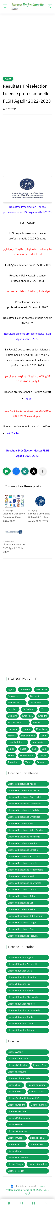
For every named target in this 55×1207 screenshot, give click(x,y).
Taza (27, 762)
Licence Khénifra (16, 1104)
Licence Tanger (15, 1164)
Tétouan (41, 762)
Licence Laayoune (17, 1111)
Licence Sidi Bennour (18, 1157)
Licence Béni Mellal (17, 1065)
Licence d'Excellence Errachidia (24, 817)
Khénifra (42, 716)
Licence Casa (39, 1065)
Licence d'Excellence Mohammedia (25, 869)
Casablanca (35, 702)
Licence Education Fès (19, 984)
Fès (42, 709)
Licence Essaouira (17, 1071)
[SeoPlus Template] (12, 1186)
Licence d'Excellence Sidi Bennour (25, 916)
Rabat (23, 749)
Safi (34, 749)
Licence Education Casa (20, 970)
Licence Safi (14, 1144)
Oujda (11, 749)
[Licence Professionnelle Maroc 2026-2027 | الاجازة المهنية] (27, 6)
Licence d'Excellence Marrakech (24, 856)
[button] (16, 471)
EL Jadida (28, 709)
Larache (27, 729)
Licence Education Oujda (20, 1017)
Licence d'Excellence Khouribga (24, 836)
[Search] (21, 1203)
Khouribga (27, 716)
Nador (43, 735)
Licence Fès (14, 1085)
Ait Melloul (25, 689)
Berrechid (35, 696)
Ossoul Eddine (15, 742)
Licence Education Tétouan (21, 1030)
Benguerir (13, 696)
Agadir (8, 78)
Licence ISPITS (37, 1091)
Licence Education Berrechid (22, 964)
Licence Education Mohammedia (24, 1010)
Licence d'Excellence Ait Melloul (24, 790)
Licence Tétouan (16, 1170)
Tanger (42, 755)
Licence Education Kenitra (21, 990)
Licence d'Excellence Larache (23, 850)
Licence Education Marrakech (23, 997)
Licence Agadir (15, 1052)
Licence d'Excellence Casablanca (24, 803)
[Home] (9, 1203)
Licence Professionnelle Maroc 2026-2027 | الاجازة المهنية (27, 1189)
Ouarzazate (37, 742)
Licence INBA (15, 1091)
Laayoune (12, 729)
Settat (11, 755)
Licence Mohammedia (19, 1118)
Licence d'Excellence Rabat (21, 896)
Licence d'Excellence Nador (22, 876)
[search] (50, 7)
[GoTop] (46, 1203)
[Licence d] (15, 501)
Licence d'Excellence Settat (21, 909)
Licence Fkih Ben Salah (19, 1078)
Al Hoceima (41, 689)
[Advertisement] (27, 46)
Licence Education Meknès (21, 1003)
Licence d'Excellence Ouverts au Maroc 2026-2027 (14, 517)
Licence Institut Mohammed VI (23, 1098)
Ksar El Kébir (14, 722)
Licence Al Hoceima (18, 1058)
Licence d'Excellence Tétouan (23, 935)
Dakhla (11, 709)
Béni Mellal (13, 702)
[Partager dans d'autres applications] (42, 471)
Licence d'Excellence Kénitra (22, 843)
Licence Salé (36, 1144)
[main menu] (5, 7)
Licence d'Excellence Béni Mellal (24, 797)
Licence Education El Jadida (22, 977)
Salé (44, 749)
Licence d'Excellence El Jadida (23, 810)
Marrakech (41, 729)
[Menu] (34, 1203)
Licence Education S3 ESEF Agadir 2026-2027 (14, 548)
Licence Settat (15, 1151)
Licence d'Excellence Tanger (22, 922)
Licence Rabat (37, 1137)
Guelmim (12, 716)
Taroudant (13, 762)
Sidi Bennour (26, 755)
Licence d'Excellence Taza (21, 929)
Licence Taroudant (37, 1164)
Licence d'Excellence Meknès (22, 863)
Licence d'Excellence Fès (20, 823)
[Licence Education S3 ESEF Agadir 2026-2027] (15, 532)
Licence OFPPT (15, 1124)
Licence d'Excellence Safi (20, 902)
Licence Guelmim (36, 1085)
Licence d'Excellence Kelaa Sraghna (26, 830)
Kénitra (36, 722)
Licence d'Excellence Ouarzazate (24, 883)
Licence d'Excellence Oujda (22, 889)
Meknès (12, 735)
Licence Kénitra (38, 1104)
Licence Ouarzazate (18, 1131)
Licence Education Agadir (21, 957)
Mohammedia (28, 735)
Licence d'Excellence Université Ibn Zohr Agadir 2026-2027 (39, 517)
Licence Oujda (15, 1137)
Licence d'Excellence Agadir (22, 783)
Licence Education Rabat (20, 1023)
